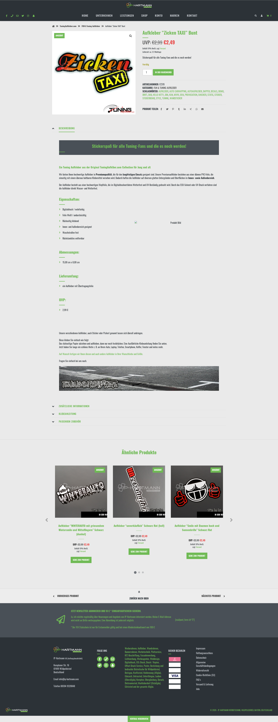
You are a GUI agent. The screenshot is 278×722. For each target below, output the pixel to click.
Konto (159, 15)
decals (214, 91)
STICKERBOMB (148, 98)
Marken (174, 15)
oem (182, 94)
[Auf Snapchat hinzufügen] (33, 15)
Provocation (191, 94)
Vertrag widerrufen (139, 718)
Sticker (218, 94)
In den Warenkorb (163, 72)
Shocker (202, 94)
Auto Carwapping (177, 91)
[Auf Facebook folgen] (7, 15)
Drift (144, 94)
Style (158, 98)
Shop (144, 15)
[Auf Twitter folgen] (23, 15)
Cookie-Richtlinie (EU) (205, 675)
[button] (130, 36)
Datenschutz (201, 657)
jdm (166, 94)
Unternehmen (104, 15)
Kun (171, 94)
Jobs (198, 689)
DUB (150, 94)
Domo (221, 91)
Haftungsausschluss (204, 653)
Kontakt (192, 15)
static (210, 94)
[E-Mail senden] (17, 15)
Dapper (206, 91)
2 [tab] (139, 572)
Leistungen (127, 15)
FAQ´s (198, 679)
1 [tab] (135, 572)
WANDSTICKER (176, 98)
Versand (163, 48)
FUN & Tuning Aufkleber (91, 26)
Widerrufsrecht (202, 670)
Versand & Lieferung (204, 684)
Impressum (200, 648)
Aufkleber (163, 91)
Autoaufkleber (195, 91)
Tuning (165, 98)
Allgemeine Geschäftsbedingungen (205, 664)
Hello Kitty (158, 94)
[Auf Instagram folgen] (28, 15)
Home (85, 15)
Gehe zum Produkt (81, 559)
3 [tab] (143, 572)
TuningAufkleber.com (68, 26)
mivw (176, 94)
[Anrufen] (12, 15)
